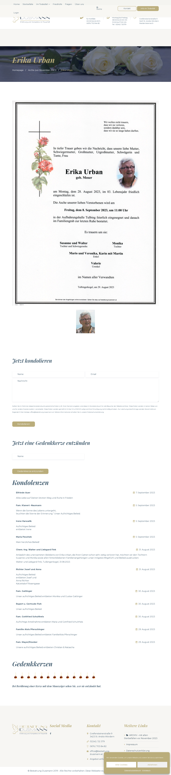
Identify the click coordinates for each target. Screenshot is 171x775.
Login (16, 12)
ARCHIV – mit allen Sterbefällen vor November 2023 (140, 737)
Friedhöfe (57, 4)
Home (17, 4)
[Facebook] (51, 734)
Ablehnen (152, 765)
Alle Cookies (121, 765)
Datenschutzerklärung (132, 770)
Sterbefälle (28, 4)
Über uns (79, 4)
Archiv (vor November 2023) (42, 70)
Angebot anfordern (100, 759)
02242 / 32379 (121, 24)
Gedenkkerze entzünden (30, 471)
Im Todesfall (42, 4)
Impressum (146, 770)
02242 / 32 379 (97, 741)
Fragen (68, 4)
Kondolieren (23, 424)
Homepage (18, 70)
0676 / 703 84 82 (93, 23)
